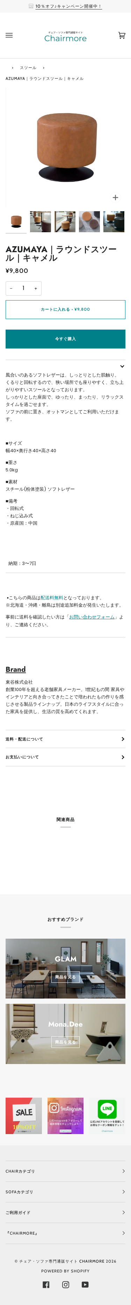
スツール (28, 67)
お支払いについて (22, 756)
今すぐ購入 (65, 338)
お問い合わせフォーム (92, 617)
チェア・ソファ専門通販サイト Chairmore (61, 1261)
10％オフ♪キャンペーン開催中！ (69, 6)
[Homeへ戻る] (7, 66)
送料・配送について (24, 739)
